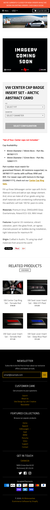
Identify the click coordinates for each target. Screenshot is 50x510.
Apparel (25, 425)
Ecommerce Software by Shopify (25, 501)
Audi (25, 431)
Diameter (8, 112)
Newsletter (25, 404)
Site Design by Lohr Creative (25, 401)
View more (25, 270)
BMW (25, 434)
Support (25, 443)
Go (44, 374)
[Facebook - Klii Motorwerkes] (25, 473)
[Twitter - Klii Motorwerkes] (20, 473)
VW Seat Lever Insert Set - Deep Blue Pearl (37, 335)
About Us (25, 398)
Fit (6, 103)
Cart (42, 10)
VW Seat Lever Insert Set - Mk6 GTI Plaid (37, 302)
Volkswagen (24, 428)
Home (25, 422)
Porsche (25, 438)
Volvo (25, 440)
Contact (25, 446)
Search (25, 395)
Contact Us (25, 460)
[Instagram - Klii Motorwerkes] (29, 473)
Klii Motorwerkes (28, 498)
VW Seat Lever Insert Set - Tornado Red (12, 335)
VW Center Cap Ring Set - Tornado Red (13, 302)
